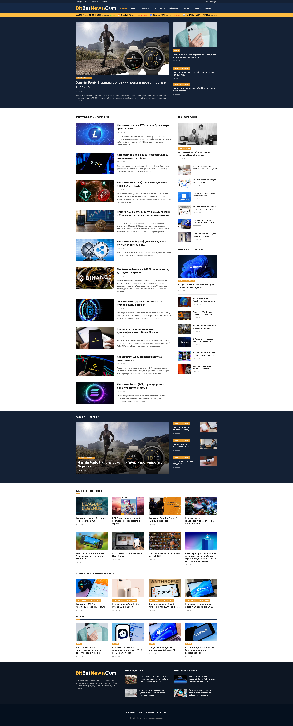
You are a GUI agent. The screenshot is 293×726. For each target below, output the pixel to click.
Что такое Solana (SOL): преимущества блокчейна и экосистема (140, 386)
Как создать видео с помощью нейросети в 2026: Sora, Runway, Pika (127, 650)
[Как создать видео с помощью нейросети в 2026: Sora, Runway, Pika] (128, 632)
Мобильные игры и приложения (88, 600)
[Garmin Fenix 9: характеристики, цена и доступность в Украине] (122, 48)
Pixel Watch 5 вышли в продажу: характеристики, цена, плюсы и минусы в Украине (184, 462)
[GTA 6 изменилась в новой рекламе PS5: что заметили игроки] (128, 506)
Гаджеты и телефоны (83, 78)
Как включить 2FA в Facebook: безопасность (204, 299)
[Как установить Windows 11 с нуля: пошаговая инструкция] (197, 266)
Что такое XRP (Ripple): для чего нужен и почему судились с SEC (141, 243)
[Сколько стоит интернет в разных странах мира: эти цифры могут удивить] (180, 693)
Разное (208, 8)
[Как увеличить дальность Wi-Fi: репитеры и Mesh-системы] (208, 444)
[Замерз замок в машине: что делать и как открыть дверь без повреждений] (131, 693)
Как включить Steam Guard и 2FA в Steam (127, 554)
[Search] (221, 8)
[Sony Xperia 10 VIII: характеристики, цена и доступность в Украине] (195, 34)
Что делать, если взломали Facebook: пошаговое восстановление (199, 650)
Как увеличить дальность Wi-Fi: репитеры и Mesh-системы (194, 89)
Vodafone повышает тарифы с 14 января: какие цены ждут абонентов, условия (205, 367)
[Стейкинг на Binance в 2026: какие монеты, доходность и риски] (95, 278)
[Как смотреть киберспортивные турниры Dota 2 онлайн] (201, 506)
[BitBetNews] (96, 8)
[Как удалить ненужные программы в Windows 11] (165, 632)
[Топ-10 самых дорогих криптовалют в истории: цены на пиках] (95, 310)
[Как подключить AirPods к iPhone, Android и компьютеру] (208, 427)
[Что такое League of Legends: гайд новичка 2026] (92, 506)
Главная (123, 8)
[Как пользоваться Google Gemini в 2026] (184, 183)
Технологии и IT (185, 148)
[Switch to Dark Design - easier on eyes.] (217, 8)
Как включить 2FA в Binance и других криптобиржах (139, 358)
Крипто (134, 8)
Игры (186, 8)
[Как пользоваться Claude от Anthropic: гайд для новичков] (184, 210)
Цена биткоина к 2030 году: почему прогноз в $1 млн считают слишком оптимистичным (143, 214)
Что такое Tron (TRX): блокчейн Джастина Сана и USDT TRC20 (142, 184)
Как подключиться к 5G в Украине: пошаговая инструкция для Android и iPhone (204, 326)
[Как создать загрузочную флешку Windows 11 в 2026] (184, 224)
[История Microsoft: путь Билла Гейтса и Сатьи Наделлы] (197, 134)
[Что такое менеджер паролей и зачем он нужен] (184, 170)
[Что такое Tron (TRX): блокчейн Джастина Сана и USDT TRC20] (95, 191)
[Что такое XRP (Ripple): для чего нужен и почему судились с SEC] (95, 250)
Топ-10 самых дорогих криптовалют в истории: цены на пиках (139, 303)
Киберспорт (174, 8)
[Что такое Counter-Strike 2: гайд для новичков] (165, 506)
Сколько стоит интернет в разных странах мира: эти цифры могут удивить (201, 692)
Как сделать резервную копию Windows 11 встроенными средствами (205, 194)
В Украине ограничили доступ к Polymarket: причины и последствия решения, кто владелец (203, 340)
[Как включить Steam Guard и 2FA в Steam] (128, 541)
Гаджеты (145, 8)
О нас (87, 2)
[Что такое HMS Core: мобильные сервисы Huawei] (92, 588)
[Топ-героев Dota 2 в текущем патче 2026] (165, 541)
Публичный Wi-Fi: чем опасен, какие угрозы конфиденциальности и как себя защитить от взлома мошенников (203, 313)
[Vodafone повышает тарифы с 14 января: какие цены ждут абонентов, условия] (184, 369)
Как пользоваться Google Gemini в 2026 (204, 181)
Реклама (95, 2)
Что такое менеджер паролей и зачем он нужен (205, 167)
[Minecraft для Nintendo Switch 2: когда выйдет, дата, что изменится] (92, 541)
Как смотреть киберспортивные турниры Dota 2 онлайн (199, 521)
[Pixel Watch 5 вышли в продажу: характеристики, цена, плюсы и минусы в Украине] (208, 461)
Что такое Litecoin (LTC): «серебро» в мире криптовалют (143, 127)
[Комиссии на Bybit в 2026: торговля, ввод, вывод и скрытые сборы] (95, 163)
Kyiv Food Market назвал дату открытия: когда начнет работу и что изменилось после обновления (153, 680)
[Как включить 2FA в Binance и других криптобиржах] (95, 365)
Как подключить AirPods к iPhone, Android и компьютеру (193, 73)
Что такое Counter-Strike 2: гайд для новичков (163, 519)
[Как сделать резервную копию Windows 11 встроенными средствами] (184, 197)
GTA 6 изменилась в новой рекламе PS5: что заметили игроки (126, 521)
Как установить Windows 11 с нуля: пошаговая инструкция (196, 286)
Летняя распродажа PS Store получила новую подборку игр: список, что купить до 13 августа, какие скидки (200, 557)
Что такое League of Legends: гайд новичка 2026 (91, 519)
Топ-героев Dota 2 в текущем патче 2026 (164, 554)
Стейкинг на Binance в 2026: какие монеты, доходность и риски (143, 271)
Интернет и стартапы (186, 281)
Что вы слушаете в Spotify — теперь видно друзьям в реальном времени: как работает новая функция (205, 353)
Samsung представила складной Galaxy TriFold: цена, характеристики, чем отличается (202, 680)
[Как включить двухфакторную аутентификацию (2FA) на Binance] (95, 338)
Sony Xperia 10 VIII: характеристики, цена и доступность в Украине (194, 55)
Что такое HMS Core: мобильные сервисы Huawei (91, 605)
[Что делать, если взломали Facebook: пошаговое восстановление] (201, 632)
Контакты (104, 2)
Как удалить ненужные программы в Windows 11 (162, 648)
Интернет (159, 8)
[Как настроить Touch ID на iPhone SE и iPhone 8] (128, 588)
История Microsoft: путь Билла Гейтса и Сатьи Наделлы (194, 153)
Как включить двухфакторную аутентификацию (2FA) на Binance (137, 331)
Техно (196, 8)
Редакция (79, 2)
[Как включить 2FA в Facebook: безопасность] (184, 302)
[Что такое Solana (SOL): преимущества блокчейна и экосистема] (95, 393)
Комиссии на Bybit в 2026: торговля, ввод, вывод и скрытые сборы (142, 156)
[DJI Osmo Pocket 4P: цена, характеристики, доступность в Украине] (184, 237)
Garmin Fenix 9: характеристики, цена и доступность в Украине (121, 85)
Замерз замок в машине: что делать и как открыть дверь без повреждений (152, 692)
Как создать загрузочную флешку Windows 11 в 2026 (205, 221)
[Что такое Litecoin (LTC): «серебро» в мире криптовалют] (95, 134)
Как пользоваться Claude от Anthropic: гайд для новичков (204, 208)
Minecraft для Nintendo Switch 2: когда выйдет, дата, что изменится (91, 556)
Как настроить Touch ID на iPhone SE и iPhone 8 (126, 605)
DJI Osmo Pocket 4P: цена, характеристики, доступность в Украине (204, 235)
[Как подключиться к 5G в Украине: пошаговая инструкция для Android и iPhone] (184, 329)
